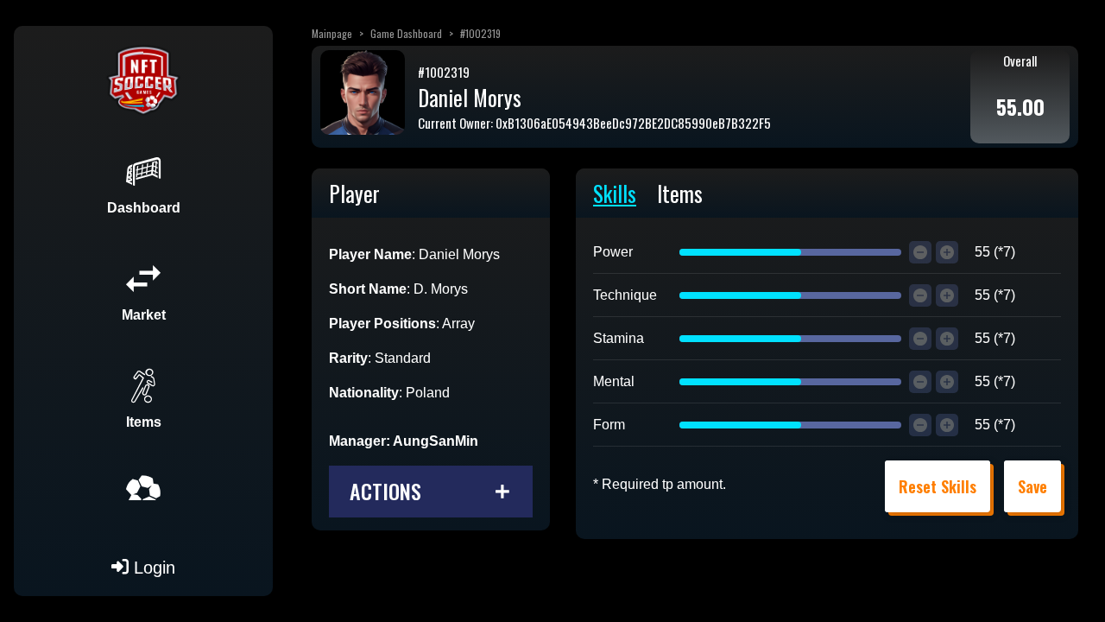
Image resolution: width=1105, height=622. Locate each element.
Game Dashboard (406, 33)
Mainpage (332, 33)
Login (152, 567)
